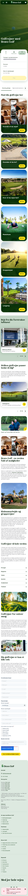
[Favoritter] (25, 2)
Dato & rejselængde (8, 71)
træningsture (20, 472)
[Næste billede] (25, 356)
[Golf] (8, 766)
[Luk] (25, 889)
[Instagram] (14, 887)
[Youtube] (17, 887)
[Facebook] (11, 887)
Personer (5, 64)
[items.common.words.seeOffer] (24, 350)
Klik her (22, 130)
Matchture (14, 472)
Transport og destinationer (10, 57)
